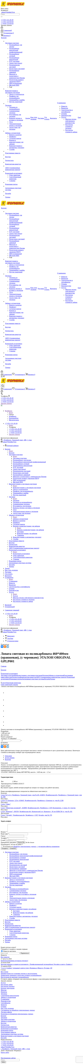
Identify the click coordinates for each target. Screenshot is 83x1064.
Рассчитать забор (7, 984)
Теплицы (16, 500)
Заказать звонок (6, 403)
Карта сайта (5, 1052)
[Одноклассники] (5, 646)
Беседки (9, 677)
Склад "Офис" (6, 804)
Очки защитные (6, 684)
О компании (13, 581)
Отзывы (3, 1006)
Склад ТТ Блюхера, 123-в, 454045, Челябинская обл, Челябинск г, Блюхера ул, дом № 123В (32, 800)
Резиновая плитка (16, 679)
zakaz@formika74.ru (8, 12)
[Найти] (1, 16)
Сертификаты (5, 1003)
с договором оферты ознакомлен (48, 846)
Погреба (47, 679)
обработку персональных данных (24, 846)
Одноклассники (12, 641)
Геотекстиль (16, 677)
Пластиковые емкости (8, 1032)
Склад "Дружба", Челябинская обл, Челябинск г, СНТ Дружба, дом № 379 (26, 815)
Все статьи (4, 972)
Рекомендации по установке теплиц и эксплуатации (19, 973)
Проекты (4, 992)
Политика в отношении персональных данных (17, 1014)
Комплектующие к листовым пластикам (27, 487)
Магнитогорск (14, 420)
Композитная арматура (28, 677)
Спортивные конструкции (10, 995)
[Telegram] (7, 646)
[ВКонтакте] (2, 646)
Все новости (5, 957)
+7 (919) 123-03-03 (7, 23)
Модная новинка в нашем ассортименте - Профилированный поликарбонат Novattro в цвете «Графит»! (36, 964)
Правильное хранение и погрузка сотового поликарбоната (21, 975)
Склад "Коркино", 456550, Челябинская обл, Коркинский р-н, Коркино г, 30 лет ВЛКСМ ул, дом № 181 (36, 811)
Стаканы (15, 684)
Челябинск (12, 416)
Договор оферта (6, 1012)
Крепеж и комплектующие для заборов (30, 530)
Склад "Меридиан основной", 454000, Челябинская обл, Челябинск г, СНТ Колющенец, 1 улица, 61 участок (38, 808)
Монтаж (3, 990)
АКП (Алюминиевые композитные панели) (51, 677)
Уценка (52, 679)
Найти (3, 1062)
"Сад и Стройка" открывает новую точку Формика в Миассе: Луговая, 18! (26, 968)
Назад (11, 413)
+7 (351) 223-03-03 (7, 22)
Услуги (15, 596)
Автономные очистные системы (33, 679)
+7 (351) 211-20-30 (7, 20)
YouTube (10, 638)
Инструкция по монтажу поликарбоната (15, 977)
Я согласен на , (31, 846)
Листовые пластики (20, 458)
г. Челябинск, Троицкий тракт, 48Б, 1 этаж (17, 440)
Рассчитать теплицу (8, 986)
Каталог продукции (7, 988)
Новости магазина (9, 951)
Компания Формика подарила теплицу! (14, 961)
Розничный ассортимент (21, 554)
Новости (4, 1005)
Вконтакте (10, 636)
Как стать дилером (7, 1008)
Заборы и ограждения (20, 519)
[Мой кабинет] (2, 28)
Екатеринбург (14, 418)
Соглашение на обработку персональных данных (18, 1010)
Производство (6, 1001)
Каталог (11, 453)
